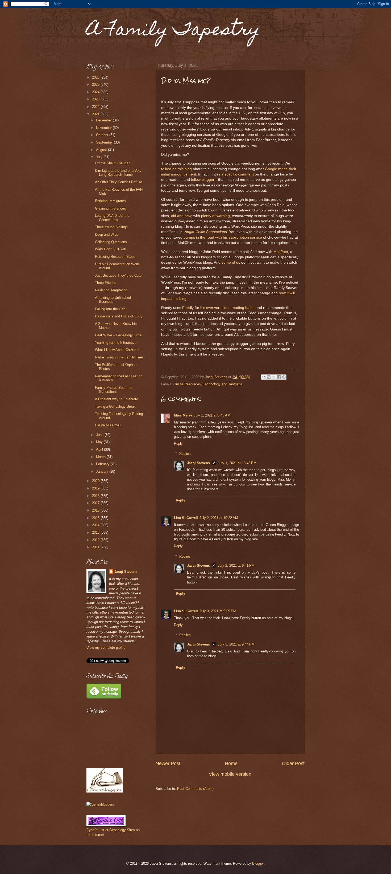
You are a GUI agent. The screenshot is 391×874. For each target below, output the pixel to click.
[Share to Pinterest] (283, 377)
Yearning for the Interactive (115, 343)
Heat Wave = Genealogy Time (118, 335)
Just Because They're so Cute (118, 275)
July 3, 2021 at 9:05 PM (217, 611)
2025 (96, 85)
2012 (96, 540)
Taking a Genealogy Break (115, 407)
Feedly (188, 308)
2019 (96, 488)
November (104, 128)
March (101, 457)
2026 (96, 77)
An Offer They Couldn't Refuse (118, 182)
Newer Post (168, 763)
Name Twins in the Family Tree (119, 357)
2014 (96, 525)
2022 (96, 107)
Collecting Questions (111, 242)
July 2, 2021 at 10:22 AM (218, 518)
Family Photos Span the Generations (113, 390)
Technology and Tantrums (223, 384)
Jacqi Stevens (198, 463)
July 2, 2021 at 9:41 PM (236, 565)
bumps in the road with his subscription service (223, 237)
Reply (178, 444)
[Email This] (263, 377)
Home (231, 763)
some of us (231, 262)
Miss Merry (183, 415)
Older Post (293, 763)
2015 (96, 518)
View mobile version (230, 774)
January (102, 471)
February (103, 464)
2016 (96, 510)
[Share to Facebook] (278, 377)
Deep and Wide (106, 234)
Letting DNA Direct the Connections (112, 218)
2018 (96, 496)
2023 (96, 99)
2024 (96, 92)
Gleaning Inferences (110, 208)
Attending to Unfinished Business (113, 300)
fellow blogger (202, 180)
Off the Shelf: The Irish (112, 163)
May (100, 442)
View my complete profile (105, 648)
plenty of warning (215, 216)
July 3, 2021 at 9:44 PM (236, 644)
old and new (181, 216)
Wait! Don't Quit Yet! (110, 249)
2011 (96, 547)
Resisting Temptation (111, 290)
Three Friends (105, 283)
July (99, 157)
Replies (185, 454)
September (105, 142)
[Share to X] (273, 377)
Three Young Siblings (111, 227)
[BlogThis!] (268, 377)
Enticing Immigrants (110, 201)
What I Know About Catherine (117, 350)
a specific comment (237, 174)
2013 (96, 532)
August (102, 150)
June (100, 435)
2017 (96, 503)
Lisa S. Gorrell (186, 518)
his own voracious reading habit (226, 308)
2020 (96, 481)
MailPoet (280, 252)
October (102, 135)
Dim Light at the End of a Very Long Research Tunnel (118, 173)
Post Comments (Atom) (195, 789)
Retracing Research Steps (115, 257)
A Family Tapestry (173, 31)
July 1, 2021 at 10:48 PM (237, 463)
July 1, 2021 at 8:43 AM (212, 415)
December (104, 120)
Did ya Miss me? (108, 425)
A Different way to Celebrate (116, 399)
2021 (96, 114)
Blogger (258, 863)
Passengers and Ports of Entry (119, 316)
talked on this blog (176, 169)
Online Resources (187, 384)
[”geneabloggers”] (100, 804)
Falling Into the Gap (110, 309)
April (100, 449)
